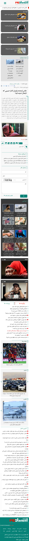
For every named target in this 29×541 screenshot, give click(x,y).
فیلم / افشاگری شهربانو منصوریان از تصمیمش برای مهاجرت (16, 276)
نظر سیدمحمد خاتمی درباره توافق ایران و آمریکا (16, 337)
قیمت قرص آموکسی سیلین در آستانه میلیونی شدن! (16, 469)
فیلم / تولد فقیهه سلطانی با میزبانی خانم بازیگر (17, 444)
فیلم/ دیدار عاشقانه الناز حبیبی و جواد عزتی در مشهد (15, 161)
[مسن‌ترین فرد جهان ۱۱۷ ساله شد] (21, 221)
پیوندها (9, 529)
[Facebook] (9, 143)
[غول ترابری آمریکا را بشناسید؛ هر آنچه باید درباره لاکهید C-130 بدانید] (21, 208)
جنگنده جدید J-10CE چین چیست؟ (19, 311)
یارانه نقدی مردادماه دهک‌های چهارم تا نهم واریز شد (8, 241)
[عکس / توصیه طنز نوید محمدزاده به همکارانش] (14, 291)
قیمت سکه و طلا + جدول (12, 37)
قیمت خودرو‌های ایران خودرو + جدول (11, 26)
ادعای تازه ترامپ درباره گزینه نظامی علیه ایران (17, 326)
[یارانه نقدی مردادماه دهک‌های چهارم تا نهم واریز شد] (8, 234)
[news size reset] (11, 85)
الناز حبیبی (21, 146)
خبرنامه (13, 529)
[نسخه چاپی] (1, 85)
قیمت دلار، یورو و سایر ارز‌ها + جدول (11, 49)
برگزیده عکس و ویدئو (14, 84)
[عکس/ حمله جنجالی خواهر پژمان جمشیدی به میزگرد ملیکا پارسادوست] (8, 247)
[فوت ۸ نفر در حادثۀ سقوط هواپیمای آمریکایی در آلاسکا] (8, 221)
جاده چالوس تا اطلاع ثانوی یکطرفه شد (18, 491)
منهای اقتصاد (24, 84)
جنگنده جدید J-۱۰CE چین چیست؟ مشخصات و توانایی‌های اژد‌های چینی (14, 424)
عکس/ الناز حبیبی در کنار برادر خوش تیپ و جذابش (15, 158)
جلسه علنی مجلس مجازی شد (20, 322)
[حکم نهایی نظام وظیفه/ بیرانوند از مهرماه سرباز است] (8, 208)
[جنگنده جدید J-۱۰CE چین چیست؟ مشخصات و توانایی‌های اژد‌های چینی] (14, 411)
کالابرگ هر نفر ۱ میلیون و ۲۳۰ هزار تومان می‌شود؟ (16, 313)
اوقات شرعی (14, 531)
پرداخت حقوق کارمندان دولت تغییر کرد (18, 324)
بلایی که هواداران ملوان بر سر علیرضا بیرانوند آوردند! (15, 455)
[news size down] (8, 85)
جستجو (4, 529)
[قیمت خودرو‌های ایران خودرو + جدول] (21, 27)
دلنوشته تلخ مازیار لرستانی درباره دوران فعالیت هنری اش (14, 451)
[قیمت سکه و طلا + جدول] (21, 39)
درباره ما (25, 529)
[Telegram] (11, 143)
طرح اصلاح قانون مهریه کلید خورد (19, 307)
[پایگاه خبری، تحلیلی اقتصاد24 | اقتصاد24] (19, 2)
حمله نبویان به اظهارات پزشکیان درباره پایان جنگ (16, 320)
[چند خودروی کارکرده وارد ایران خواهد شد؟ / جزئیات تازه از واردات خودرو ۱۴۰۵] (14, 382)
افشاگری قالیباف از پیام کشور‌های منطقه (18, 309)
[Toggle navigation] (3, 3)
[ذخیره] (6, 85)
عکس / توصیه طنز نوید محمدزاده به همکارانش (16, 299)
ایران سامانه (18, 540)
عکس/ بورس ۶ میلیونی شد (21, 335)
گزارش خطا (17, 143)
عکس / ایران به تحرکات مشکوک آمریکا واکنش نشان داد (15, 462)
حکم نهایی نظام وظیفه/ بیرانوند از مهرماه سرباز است (9, 215)
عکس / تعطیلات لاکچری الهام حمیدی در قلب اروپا (16, 460)
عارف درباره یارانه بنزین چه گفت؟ (20, 329)
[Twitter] (6, 143)
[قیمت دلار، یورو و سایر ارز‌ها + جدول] (21, 50)
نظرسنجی (8, 531)
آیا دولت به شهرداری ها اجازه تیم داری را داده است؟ (15, 442)
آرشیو (25, 531)
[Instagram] (14, 143)
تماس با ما (19, 529)
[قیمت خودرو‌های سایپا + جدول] (21, 16)
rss (4, 531)
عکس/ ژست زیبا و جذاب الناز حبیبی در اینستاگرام (15, 163)
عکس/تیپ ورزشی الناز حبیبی (19, 156)
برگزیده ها (22, 303)
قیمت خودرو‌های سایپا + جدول (11, 14)
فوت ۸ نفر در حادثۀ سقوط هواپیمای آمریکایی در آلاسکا (8, 228)
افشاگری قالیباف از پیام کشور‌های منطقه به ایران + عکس (15, 488)
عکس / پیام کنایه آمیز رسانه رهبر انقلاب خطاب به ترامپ (15, 431)
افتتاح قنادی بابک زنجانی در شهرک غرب (18, 315)
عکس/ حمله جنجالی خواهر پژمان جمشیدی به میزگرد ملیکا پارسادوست (8, 254)
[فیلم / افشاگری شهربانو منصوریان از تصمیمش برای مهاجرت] (14, 270)
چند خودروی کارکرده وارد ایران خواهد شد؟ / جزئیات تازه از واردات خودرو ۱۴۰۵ (14, 395)
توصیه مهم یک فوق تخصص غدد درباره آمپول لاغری (21, 254)
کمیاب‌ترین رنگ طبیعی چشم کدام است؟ (18, 508)
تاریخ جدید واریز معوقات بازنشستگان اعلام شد (17, 331)
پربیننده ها (7, 303)
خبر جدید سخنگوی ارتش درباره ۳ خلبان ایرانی (17, 333)
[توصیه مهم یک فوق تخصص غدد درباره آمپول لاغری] (21, 247)
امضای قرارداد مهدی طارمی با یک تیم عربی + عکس (16, 493)
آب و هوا (20, 531)
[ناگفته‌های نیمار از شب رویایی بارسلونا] (14, 353)
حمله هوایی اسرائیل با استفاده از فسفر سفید (17, 318)
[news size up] (14, 85)
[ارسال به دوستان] (4, 85)
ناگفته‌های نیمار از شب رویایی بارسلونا (14, 365)
